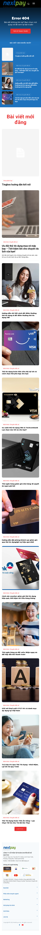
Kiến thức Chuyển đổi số (23, 65)
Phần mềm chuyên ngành (11, 893)
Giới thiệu (6, 911)
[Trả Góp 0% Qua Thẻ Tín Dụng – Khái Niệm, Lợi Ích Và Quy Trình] (20, 736)
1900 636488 (11, 861)
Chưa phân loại (20, 53)
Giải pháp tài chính (9, 905)
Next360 (5, 888)
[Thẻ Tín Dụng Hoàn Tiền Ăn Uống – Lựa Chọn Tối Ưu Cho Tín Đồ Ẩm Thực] (20, 793)
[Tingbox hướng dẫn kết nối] (7, 54)
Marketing (6, 899)
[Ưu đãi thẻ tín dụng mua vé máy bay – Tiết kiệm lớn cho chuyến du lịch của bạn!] (7, 68)
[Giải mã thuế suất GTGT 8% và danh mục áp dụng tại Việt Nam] (20, 680)
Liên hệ (5, 917)
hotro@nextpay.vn (24, 861)
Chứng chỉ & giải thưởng (10, 864)
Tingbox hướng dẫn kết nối (24, 56)
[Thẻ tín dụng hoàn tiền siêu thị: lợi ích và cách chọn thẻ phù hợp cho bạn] (7, 97)
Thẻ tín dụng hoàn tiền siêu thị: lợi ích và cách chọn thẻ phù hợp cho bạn (27, 99)
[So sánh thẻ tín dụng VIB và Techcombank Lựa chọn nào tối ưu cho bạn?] (20, 399)
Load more (19, 829)
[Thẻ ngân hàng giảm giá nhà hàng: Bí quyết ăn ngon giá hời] (20, 456)
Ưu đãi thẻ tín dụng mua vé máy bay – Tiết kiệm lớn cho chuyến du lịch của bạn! (27, 70)
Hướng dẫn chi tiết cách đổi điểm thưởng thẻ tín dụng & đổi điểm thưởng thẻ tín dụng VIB (26, 85)
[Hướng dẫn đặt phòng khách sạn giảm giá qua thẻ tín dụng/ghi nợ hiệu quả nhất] (20, 512)
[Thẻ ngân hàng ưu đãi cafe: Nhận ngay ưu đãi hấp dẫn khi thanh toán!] (20, 624)
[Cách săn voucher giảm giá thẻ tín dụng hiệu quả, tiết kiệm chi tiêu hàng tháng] (20, 568)
